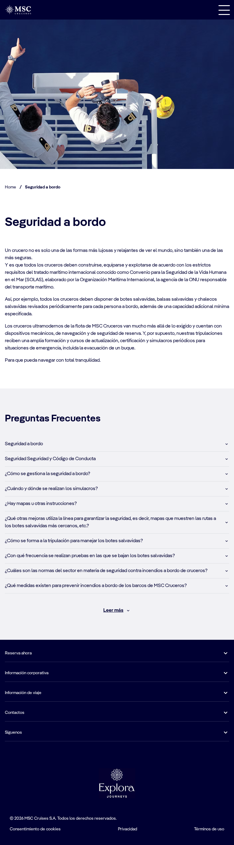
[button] (117, 444)
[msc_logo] (18, 9)
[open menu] (224, 10)
